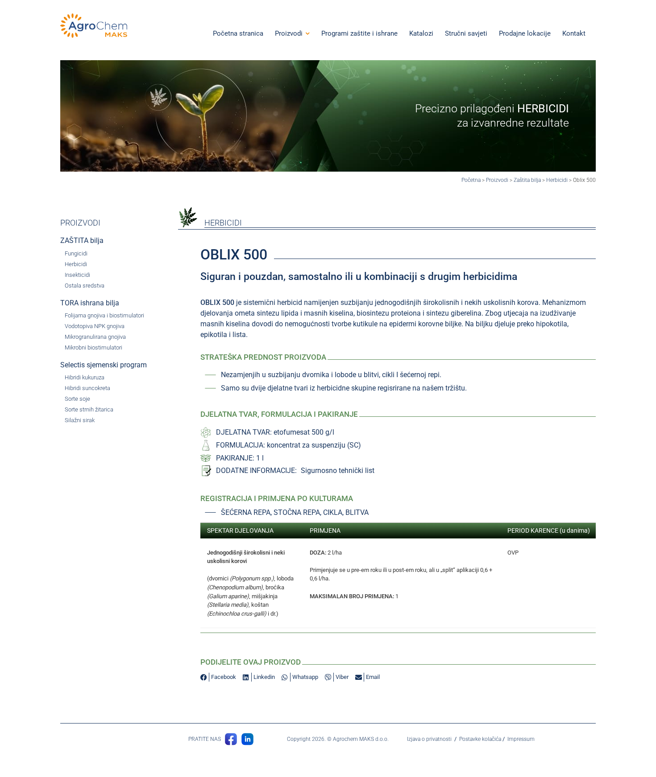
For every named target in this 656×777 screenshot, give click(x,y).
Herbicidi (557, 180)
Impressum (521, 739)
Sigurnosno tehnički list (337, 470)
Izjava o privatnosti (429, 739)
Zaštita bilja (527, 180)
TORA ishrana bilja (89, 303)
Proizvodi (497, 180)
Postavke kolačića (480, 739)
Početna (471, 180)
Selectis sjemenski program (103, 365)
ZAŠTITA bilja (82, 240)
